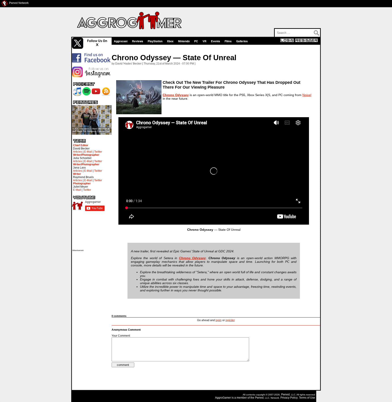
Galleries (242, 41)
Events (215, 41)
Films (228, 41)
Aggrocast (120, 41)
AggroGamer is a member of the (235, 397)
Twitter (98, 151)
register (230, 320)
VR (204, 41)
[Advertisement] (90, 319)
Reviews (137, 41)
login (219, 320)
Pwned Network (19, 3)
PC (196, 41)
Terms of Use (307, 397)
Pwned (285, 394)
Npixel (306, 95)
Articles (77, 151)
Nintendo (184, 41)
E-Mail (88, 151)
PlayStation (155, 41)
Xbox (170, 41)
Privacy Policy (289, 397)
